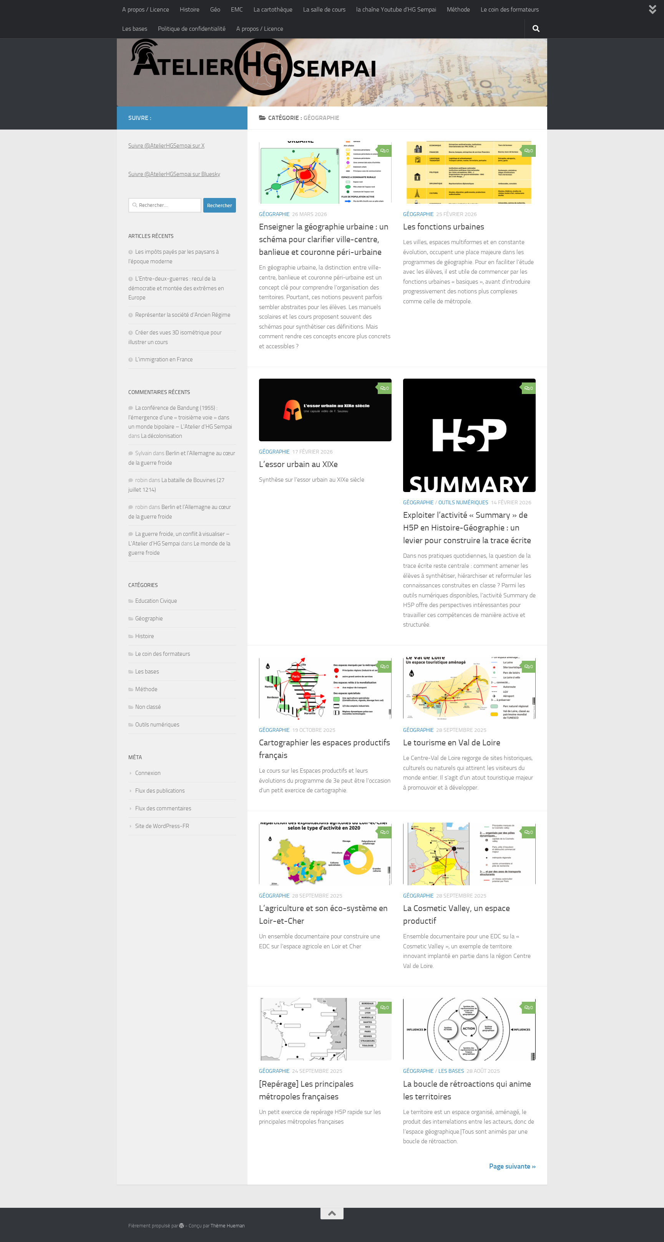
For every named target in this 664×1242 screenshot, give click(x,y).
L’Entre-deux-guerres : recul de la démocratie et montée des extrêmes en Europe (176, 288)
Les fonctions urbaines (443, 227)
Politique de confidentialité (192, 28)
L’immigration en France (164, 359)
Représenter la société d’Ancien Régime (183, 314)
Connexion (148, 773)
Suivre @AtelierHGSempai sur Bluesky (174, 174)
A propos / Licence (145, 9)
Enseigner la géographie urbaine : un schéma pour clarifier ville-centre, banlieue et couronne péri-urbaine (323, 239)
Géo (215, 9)
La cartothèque (273, 9)
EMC (237, 9)
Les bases (134, 28)
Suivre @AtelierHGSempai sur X (166, 145)
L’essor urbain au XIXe (298, 464)
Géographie (274, 214)
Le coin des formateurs (510, 9)
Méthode (458, 9)
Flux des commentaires (163, 808)
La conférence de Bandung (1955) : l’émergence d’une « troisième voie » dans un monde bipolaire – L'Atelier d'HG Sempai (180, 417)
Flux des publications (160, 790)
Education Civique (156, 600)
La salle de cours (324, 9)
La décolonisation (161, 435)
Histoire (189, 9)
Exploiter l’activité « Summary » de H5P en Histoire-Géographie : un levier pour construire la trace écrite (467, 527)
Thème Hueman (228, 1226)
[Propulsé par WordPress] (181, 1225)
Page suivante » (512, 1166)
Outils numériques (463, 502)
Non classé (148, 706)
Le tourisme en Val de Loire (451, 743)
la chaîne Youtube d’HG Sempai (396, 9)
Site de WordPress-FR (162, 826)
